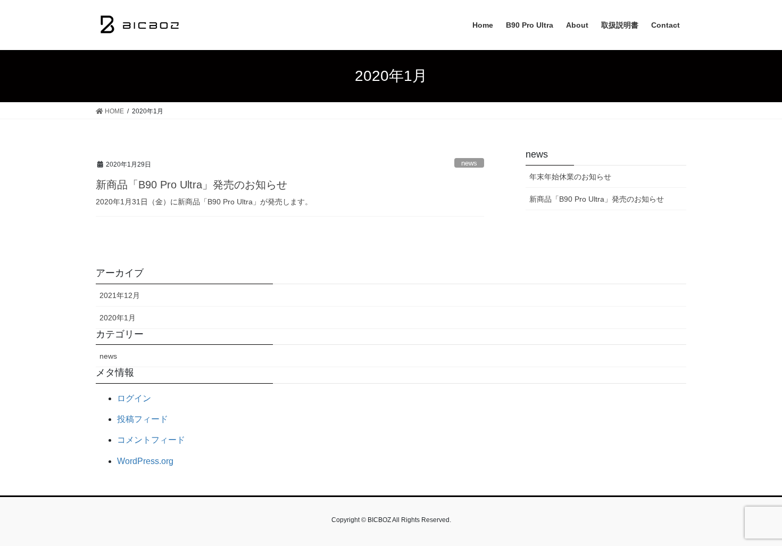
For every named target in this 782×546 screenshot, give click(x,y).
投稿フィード (142, 419)
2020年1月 (117, 317)
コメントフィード (151, 439)
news (469, 163)
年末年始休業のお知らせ (570, 176)
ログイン (134, 398)
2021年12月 (119, 295)
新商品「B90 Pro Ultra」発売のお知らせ (191, 185)
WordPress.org (145, 461)
